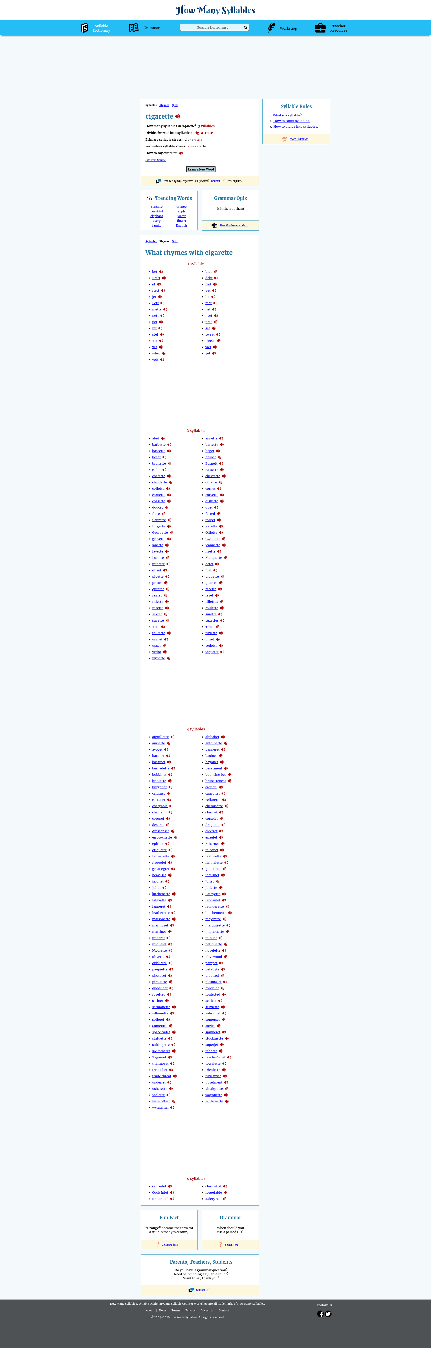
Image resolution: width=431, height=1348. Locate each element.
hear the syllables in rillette (167, 602)
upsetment (213, 1082)
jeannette (212, 545)
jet (154, 297)
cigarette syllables (177, 116)
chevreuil (159, 812)
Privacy (190, 1310)
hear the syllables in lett (162, 303)
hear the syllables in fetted (218, 514)
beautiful (156, 211)
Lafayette (212, 894)
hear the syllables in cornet (219, 488)
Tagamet (159, 1057)
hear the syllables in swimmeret (174, 1051)
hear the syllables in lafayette (224, 894)
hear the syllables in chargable (171, 806)
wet (208, 347)
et (153, 284)
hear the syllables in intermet (223, 875)
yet (207, 353)
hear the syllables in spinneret (224, 1032)
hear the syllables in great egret (173, 869)
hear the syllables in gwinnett (223, 539)
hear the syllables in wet (215, 347)
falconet (211, 850)
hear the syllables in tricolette (224, 1070)
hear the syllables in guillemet (224, 869)
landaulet (212, 900)
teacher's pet (215, 1057)
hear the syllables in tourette (169, 633)
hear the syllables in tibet (217, 627)
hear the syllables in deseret (167, 825)
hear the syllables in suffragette (173, 1045)
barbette (159, 445)
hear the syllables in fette (163, 514)
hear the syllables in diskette (222, 501)
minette (158, 564)
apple (181, 211)
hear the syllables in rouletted (224, 994)
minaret (158, 938)
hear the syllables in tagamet (170, 1057)
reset (209, 595)
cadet (156, 470)
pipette (158, 577)
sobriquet (213, 1013)
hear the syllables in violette (168, 1095)
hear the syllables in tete (163, 627)
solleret (158, 1020)
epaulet (211, 837)
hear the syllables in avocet (166, 749)
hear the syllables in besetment (226, 768)
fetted (210, 514)
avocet (157, 749)
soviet (210, 1026)
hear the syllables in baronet (168, 756)
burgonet (159, 787)
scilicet (211, 1001)
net (208, 309)
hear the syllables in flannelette (226, 862)
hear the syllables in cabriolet (170, 1186)
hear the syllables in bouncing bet (229, 774)
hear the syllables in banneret (223, 749)
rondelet (212, 988)
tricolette (212, 1070)
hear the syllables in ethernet (222, 844)
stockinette (214, 1038)
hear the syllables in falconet (222, 850)
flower (181, 221)
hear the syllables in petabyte (223, 969)
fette (156, 514)
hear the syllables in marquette (225, 558)
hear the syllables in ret (160, 328)
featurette (213, 856)
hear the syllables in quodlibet (171, 988)
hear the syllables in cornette (169, 495)
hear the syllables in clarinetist (225, 1186)
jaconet (158, 881)
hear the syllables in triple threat (175, 1076)
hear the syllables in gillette (221, 532)
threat (210, 341)
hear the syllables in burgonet (170, 787)
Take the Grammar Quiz (234, 225)
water (182, 216)
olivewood (213, 957)
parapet (211, 963)
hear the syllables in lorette (167, 558)
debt (209, 278)
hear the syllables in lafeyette (170, 900)
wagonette (213, 1095)
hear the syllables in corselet (221, 818)
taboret (211, 1051)
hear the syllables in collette (168, 488)
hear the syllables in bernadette (173, 768)
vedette (211, 646)
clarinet (211, 812)
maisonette (161, 919)
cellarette (212, 800)
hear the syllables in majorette (224, 919)
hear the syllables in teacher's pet (229, 1057)
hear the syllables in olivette (168, 957)
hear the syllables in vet (161, 347)
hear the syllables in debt (216, 278)
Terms (176, 1310)
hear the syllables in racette (220, 589)
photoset (159, 976)
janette (157, 545)
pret (208, 322)
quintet (158, 589)
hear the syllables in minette (168, 564)
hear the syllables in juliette (220, 888)
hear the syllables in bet (161, 272)
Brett (156, 278)
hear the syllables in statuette (170, 1038)
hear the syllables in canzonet (223, 793)
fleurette (159, 520)
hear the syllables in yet (214, 353)
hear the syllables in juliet (164, 888)
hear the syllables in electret (221, 831)
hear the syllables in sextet (165, 614)
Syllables (151, 241)
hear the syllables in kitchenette (174, 894)
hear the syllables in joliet (217, 881)
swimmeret (161, 1051)
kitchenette (161, 894)
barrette (211, 445)
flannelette (214, 863)
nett (155, 316)
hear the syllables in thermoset (172, 1063)
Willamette (214, 1101)
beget (209, 451)
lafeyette (159, 900)
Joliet (209, 881)
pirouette (159, 982)
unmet (157, 639)
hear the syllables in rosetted (169, 994)
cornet (210, 489)
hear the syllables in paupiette (171, 969)
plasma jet (213, 982)
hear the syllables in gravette (169, 539)
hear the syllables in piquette (222, 576)
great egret (160, 869)
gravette (158, 539)
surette (211, 614)
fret (208, 284)
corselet (211, 819)
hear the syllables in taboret (220, 1051)
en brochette (162, 837)
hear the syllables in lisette (219, 551)
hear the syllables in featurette (225, 856)
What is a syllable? (287, 115)
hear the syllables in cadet (164, 470)
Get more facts (169, 1244)
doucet (157, 507)
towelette (213, 1064)
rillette (157, 602)
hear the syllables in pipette (167, 576)
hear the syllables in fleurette (169, 520)
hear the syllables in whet (163, 353)
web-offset (161, 1101)
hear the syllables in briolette (170, 781)
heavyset (159, 875)
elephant (156, 216)
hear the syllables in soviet (218, 1026)
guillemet (213, 869)
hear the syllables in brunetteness (229, 781)
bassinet (158, 762)
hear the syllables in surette (220, 614)
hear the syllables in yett (162, 359)
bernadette (160, 768)
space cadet (161, 1032)
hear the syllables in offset (165, 570)
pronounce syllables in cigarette (181, 153)
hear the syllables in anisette (168, 743)
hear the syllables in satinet (167, 1001)
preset (157, 583)
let (207, 297)
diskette (211, 501)
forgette (158, 526)
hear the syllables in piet (215, 570)
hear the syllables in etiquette (170, 850)
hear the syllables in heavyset (170, 875)
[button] (245, 27)
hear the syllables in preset (165, 583)
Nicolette (159, 950)
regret (157, 595)
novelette (212, 950)
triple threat (161, 1076)
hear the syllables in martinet (170, 932)
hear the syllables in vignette (222, 652)
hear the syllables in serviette (223, 1007)
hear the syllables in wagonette (226, 1095)
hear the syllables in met (215, 303)
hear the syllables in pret (215, 322)
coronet (158, 819)
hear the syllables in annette (221, 438)
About (150, 1310)
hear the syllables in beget (218, 451)
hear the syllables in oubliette (170, 963)
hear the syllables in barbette (169, 444)
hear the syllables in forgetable (225, 1192)
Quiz (175, 105)
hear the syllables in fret (215, 284)
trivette (211, 633)
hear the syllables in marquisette (228, 925)
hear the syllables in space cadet (174, 1032)
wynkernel (160, 1107)
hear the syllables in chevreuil (170, 812)
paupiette (159, 969)
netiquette (213, 944)
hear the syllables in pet (161, 322)
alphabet (212, 737)
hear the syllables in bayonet (222, 762)
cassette (211, 470)
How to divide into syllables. (295, 127)
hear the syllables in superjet (222, 1045)
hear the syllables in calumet (168, 793)
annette (211, 438)
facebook (320, 1314)
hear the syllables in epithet (167, 844)
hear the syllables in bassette (169, 451)
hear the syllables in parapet (221, 963)
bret (208, 272)
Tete (155, 627)
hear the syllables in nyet (216, 315)
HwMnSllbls (215, 9)
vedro (156, 652)
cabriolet (159, 1186)
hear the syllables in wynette (168, 658)
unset (209, 639)
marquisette (215, 925)
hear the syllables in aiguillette (172, 737)
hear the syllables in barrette (222, 444)
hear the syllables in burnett (221, 463)
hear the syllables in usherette (171, 1089)
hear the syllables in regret (165, 595)
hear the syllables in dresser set (172, 831)
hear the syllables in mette (165, 309)
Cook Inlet (160, 1193)
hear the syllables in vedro (165, 652)
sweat (210, 334)
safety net (213, 1199)
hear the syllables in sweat (218, 334)
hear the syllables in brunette (169, 463)
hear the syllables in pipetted (222, 975)
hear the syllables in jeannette (224, 545)
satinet (157, 1001)
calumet (158, 793)
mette (157, 309)
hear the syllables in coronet (168, 818)
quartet (211, 583)
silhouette (160, 1013)
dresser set (160, 831)
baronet (158, 756)
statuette (159, 1038)
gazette (211, 526)
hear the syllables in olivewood (225, 957)
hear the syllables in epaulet (221, 837)
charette (158, 476)
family (156, 225)
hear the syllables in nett (162, 315)
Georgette (160, 533)
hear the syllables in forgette (169, 526)
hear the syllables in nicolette (170, 950)
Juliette (211, 888)
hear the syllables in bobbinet (170, 774)
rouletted (212, 994)
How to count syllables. (291, 121)
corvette (211, 495)
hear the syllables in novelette (224, 950)
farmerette (160, 856)
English (181, 225)
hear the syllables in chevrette (224, 476)
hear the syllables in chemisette (226, 806)
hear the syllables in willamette (227, 1101)
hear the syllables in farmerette (173, 856)
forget (210, 520)
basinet (211, 756)
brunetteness (215, 781)
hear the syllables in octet (217, 564)
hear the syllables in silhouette (172, 1013)
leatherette (161, 913)
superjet (211, 1045)
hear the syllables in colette (220, 482)
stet (155, 334)
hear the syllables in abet (163, 438)
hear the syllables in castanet (169, 800)
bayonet (211, 762)
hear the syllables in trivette (221, 633)
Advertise (207, 1310)
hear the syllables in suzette (167, 620)
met (208, 303)
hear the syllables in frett (163, 290)
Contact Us (217, 181)
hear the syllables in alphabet (223, 737)
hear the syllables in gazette (221, 526)
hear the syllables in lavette (167, 551)
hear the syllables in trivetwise (225, 1076)
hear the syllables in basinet (220, 756)
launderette (214, 906)
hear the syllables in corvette (222, 495)
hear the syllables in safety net (224, 1199)
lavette (157, 551)
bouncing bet (215, 775)
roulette (211, 608)
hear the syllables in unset (218, 639)
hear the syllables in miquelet (170, 944)
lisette (210, 551)
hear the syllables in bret (215, 272)
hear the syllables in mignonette (227, 932)
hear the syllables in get (214, 290)
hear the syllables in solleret (168, 1019)
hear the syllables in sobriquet (224, 1013)
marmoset (160, 925)
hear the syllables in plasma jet (225, 982)
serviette (212, 1007)
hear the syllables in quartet (220, 583)
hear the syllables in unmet (166, 639)
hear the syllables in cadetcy (221, 787)
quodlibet (160, 988)
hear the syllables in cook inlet (172, 1192)
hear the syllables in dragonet (223, 825)
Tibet (209, 627)
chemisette (214, 806)
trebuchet (159, 1070)
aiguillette (160, 737)
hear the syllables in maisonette (174, 919)
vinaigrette (214, 1089)
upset (156, 646)
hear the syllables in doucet (166, 507)
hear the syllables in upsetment (226, 1082)
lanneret (158, 906)
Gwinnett (212, 539)
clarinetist (213, 1186)
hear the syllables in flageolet (170, 862)
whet (156, 353)
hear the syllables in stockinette (227, 1038)
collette (158, 489)
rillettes (211, 602)
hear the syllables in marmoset (172, 925)
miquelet (159, 944)
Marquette (213, 558)
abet (155, 438)
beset (156, 457)
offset (156, 570)
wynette (158, 658)
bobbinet (159, 775)
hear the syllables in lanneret (169, 906)
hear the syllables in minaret (168, 938)
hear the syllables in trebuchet (171, 1070)
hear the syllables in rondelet (222, 988)
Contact (224, 1310)
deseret (158, 825)
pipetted (212, 976)
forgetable (213, 1193)
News (162, 1310)
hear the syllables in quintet (167, 589)
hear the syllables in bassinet (169, 762)
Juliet (156, 888)
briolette (159, 781)
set (207, 328)
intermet (212, 875)
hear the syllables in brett (164, 278)
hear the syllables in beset (164, 457)
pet (154, 322)
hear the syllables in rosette (167, 608)
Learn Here (230, 1244)
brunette (159, 463)
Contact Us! (202, 1289)
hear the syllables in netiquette (225, 944)
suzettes (212, 620)
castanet (158, 800)
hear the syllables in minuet (220, 938)
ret (154, 328)
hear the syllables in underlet (169, 1082)
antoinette (213, 743)
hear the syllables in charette (169, 476)
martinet (159, 932)
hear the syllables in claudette (170, 482)
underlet (159, 1082)
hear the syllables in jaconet (167, 881)
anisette (158, 743)
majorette (213, 919)
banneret (212, 749)
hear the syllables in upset (164, 645)
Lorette (158, 558)
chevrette (212, 476)
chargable (160, 806)
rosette (157, 608)
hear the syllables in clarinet (221, 812)
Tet (155, 341)
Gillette (211, 533)
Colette (211, 482)
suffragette (161, 1045)
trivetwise (213, 1076)
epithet (158, 844)
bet (154, 272)
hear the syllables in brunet (219, 457)
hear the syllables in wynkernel (172, 1107)
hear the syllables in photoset (170, 975)
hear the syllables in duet (216, 507)
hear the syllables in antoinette (225, 743)
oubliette (159, 963)
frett (155, 290)
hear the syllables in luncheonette (230, 913)
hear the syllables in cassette (222, 470)
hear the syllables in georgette (171, 532)
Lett (155, 303)
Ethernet (212, 844)
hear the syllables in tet (161, 341)
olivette (158, 957)
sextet (157, 614)
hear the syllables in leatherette (173, 913)
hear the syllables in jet (160, 297)
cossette (158, 501)
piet (208, 570)
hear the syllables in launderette (227, 906)
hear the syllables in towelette (224, 1063)
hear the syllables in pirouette (170, 982)
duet (209, 507)
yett (155, 360)
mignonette (214, 932)
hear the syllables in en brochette (175, 837)
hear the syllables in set (214, 328)
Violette (158, 1095)
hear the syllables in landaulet (224, 900)
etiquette (159, 850)
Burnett (211, 463)
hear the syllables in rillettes (221, 602)
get (208, 290)
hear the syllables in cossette (169, 501)
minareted (160, 1199)
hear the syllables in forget (219, 520)
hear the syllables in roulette (222, 608)
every (157, 221)
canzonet (212, 793)
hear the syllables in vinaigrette (226, 1089)
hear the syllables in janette (167, 545)
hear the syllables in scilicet (220, 1001)
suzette (158, 620)
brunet (210, 457)
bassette (158, 451)
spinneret (212, 1032)
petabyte (212, 969)
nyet (208, 316)
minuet (211, 938)
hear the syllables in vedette (221, 645)
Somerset (159, 1026)
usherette (159, 1089)
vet (154, 347)
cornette (158, 495)
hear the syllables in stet (162, 334)
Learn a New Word (201, 169)
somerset (212, 1020)
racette (210, 589)
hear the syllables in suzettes (222, 620)
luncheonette (215, 913)
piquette (212, 577)
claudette (159, 482)
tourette (158, 633)
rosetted (158, 994)
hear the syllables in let (213, 297)
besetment (213, 768)
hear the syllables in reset (217, 595)
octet (209, 564)
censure (157, 207)
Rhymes (164, 105)
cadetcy (211, 787)
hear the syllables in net (214, 309)
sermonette (161, 1007)
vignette (212, 652)
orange (181, 207)
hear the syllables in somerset (170, 1026)
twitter (328, 1314)
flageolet (159, 863)
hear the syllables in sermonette (174, 1007)
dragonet (212, 825)
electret (211, 831)
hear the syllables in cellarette (224, 800)
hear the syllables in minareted (172, 1199)
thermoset (160, 1064)
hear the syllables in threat (218, 341)
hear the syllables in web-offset (173, 1101)
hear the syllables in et (159, 284)
